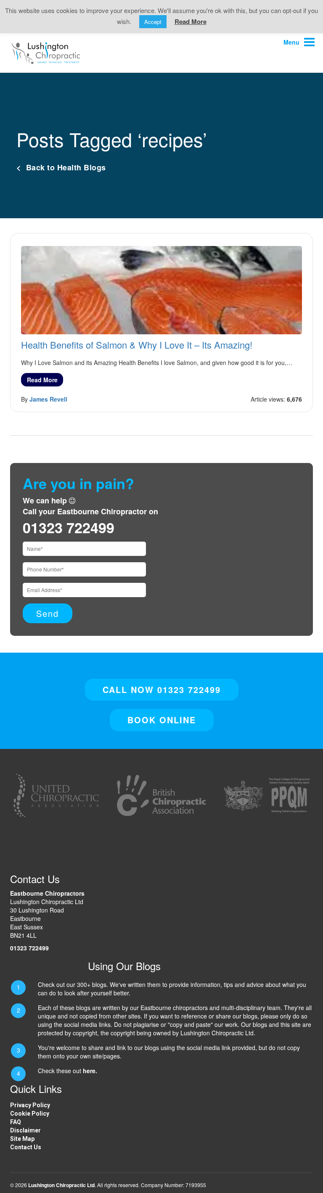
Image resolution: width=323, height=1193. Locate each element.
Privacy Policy (30, 1105)
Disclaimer (25, 1130)
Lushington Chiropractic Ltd (61, 1185)
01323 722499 (68, 527)
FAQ (15, 1122)
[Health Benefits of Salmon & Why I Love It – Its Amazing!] (161, 289)
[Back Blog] (46, 52)
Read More (42, 380)
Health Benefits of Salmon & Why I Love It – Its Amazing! (136, 344)
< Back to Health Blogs (61, 167)
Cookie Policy (29, 1113)
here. (90, 1070)
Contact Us (25, 1147)
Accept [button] (153, 22)
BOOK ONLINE (161, 720)
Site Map (22, 1138)
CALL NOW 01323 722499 (162, 689)
